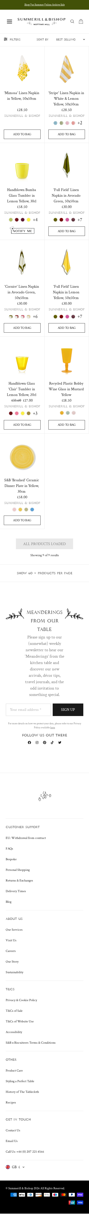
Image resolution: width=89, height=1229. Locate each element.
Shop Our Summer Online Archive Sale (44, 4)
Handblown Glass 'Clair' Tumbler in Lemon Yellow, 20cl (21, 389)
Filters (15, 39)
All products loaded (44, 544)
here (52, 727)
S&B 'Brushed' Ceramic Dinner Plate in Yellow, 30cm (21, 486)
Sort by (43, 39)
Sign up (68, 709)
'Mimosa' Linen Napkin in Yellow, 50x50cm (21, 96)
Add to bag (22, 134)
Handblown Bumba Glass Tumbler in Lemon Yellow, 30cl (21, 195)
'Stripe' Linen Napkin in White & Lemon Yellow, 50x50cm (66, 99)
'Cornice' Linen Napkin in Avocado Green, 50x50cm (22, 292)
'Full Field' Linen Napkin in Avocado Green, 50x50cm (66, 195)
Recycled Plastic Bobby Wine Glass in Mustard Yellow (66, 389)
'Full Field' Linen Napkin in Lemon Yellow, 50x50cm (66, 292)
